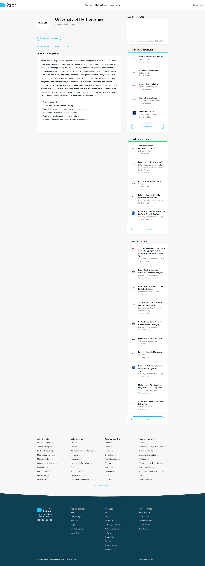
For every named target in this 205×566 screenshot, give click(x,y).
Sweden (109, 447)
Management (109, 549)
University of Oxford (146, 111)
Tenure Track (76, 471)
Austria (108, 475)
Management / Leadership (81, 479)
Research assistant (78, 475)
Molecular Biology (45, 459)
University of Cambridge (148, 98)
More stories (147, 229)
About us (74, 520)
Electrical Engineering (46, 451)
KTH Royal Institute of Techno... (151, 471)
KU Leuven (144, 443)
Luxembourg (110, 471)
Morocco (109, 467)
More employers (148, 126)
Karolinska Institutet (147, 451)
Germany (109, 463)
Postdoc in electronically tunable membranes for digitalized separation (150, 368)
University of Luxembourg (149, 455)
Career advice (115, 5)
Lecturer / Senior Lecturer (81, 463)
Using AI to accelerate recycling (149, 181)
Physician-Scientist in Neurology (150, 338)
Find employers (101, 5)
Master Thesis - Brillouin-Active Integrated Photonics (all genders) (150, 386)
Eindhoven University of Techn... (151, 463)
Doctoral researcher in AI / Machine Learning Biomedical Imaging (151, 323)
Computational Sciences (47, 463)
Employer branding (145, 520)
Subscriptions (144, 516)
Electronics (42, 467)
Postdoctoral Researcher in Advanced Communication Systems (151, 271)
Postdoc (75, 447)
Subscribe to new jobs (50, 38)
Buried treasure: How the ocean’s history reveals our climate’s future (150, 163)
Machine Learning (45, 443)
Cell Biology (42, 479)
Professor (76, 455)
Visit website (44, 46)
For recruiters (198, 5)
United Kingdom (70, 24)
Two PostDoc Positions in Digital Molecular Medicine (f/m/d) (150, 303)
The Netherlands (112, 459)
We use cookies (148, 559)
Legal (140, 559)
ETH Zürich (144, 459)
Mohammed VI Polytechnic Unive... (152, 447)
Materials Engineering (46, 455)
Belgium (109, 443)
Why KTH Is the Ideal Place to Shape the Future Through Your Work (151, 212)
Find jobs (88, 5)
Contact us (75, 533)
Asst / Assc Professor (112, 529)
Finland (109, 451)
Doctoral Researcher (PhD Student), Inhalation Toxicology (151, 287)
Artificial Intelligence (46, 447)
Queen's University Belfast (148, 84)
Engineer (75, 467)
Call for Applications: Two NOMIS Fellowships (150, 402)
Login (73, 525)
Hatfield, (61, 24)
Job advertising (144, 512)
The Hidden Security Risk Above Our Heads (146, 147)
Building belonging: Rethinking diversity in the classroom (149, 196)
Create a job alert (77, 529)
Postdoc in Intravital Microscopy (150, 352)
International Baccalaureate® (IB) (151, 56)
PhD (74, 443)
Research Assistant (112, 545)
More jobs (147, 419)
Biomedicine (43, 475)
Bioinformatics (44, 471)
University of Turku (146, 467)
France (108, 479)
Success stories (144, 525)
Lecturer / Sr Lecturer (112, 525)
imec (141, 475)
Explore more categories (102, 486)
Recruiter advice (144, 529)
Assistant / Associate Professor (83, 451)
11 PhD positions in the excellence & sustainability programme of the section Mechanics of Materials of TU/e (151, 252)
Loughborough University (148, 70)
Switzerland (110, 455)
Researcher (76, 459)
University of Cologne (147, 479)
